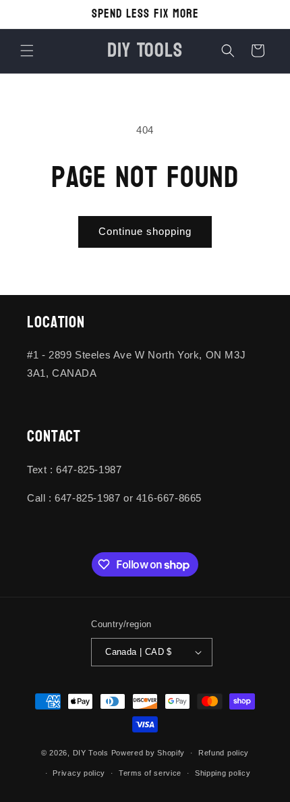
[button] (27, 50)
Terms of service (150, 773)
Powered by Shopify (148, 753)
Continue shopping (145, 231)
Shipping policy (223, 773)
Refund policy (223, 753)
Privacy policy (79, 773)
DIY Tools (91, 753)
